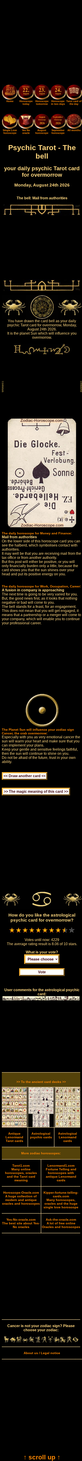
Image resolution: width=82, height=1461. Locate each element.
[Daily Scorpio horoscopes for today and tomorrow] (50, 1341)
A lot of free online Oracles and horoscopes (61, 1223)
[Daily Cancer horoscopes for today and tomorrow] (25, 1341)
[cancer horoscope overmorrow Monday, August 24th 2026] (58, 92)
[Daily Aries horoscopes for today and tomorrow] (6, 1341)
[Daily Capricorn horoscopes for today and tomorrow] (63, 1341)
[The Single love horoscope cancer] (10, 128)
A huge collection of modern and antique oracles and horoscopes (21, 1198)
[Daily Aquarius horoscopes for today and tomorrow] (69, 1341)
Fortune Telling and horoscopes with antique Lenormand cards (61, 1173)
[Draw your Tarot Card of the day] (74, 98)
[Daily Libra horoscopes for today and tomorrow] (44, 1341)
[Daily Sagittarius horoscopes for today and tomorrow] (57, 1341)
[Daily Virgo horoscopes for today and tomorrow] (38, 1341)
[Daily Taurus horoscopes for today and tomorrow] (13, 1341)
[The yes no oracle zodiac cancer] (26, 128)
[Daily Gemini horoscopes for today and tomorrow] (19, 1341)
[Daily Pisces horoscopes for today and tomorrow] (75, 1341)
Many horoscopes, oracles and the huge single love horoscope (61, 1200)
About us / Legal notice (42, 1353)
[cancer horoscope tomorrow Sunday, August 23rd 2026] (42, 92)
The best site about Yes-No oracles (21, 1223)
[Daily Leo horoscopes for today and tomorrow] (31, 1341)
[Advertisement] (41, 43)
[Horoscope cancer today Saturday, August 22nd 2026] (10, 98)
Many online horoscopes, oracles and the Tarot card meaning (21, 1173)
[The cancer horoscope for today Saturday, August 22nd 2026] (26, 92)
